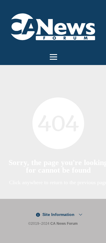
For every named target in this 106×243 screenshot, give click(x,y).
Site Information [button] (57, 214)
